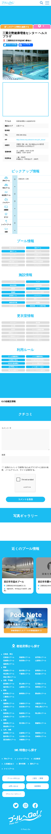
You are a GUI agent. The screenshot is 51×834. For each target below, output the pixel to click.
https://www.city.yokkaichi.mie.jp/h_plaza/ (30, 140)
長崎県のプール (40, 733)
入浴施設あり (9, 764)
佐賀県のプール (24, 733)
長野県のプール (40, 687)
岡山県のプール (40, 713)
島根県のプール (24, 713)
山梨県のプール (24, 687)
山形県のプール (40, 661)
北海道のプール (8, 657)
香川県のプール (24, 723)
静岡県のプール (24, 693)
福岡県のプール (8, 733)
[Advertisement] (25, 15)
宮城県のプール (8, 661)
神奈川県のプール (9, 677)
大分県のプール (24, 736)
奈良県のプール (24, 707)
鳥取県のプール (8, 713)
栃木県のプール (24, 670)
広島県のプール (8, 717)
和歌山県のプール (41, 707)
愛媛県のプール (40, 723)
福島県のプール (8, 664)
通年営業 (22, 764)
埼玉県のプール (8, 674)
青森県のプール (24, 657)
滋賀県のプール (8, 703)
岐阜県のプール (8, 693)
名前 (3, 455)
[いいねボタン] (39, 25)
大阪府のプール (40, 703)
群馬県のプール (40, 670)
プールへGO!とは (13, 778)
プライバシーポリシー (13, 794)
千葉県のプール (24, 674)
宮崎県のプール (40, 736)
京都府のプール (24, 703)
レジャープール (23, 759)
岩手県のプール (40, 657)
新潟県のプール (8, 684)
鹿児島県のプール (9, 740)
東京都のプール (40, 674)
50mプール (8, 759)
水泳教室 (36, 759)
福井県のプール (8, 687)
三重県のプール (8, 697)
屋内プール (34, 764)
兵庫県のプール (8, 707)
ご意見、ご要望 (37, 778)
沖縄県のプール (24, 740)
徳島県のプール (8, 723)
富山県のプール (24, 684)
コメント (6, 428)
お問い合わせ (13, 786)
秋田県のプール (24, 661)
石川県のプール (40, 684)
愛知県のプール (40, 693)
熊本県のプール (8, 736)
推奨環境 (37, 786)
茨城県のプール (8, 670)
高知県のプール (8, 726)
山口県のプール (24, 717)
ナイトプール (9, 769)
